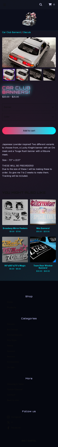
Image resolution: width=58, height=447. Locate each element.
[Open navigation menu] (4, 4)
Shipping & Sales (15, 384)
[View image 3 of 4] (36, 75)
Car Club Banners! (11, 32)
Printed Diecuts (14, 335)
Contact (11, 394)
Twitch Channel (14, 389)
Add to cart (29, 130)
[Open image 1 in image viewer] (29, 52)
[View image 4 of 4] (49, 75)
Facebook (16, 427)
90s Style (12, 340)
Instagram (16, 417)
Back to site (13, 400)
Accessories (13, 362)
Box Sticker (12, 329)
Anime (10, 345)
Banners (11, 356)
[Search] (40, 4)
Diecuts (27, 32)
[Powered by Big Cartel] (29, 441)
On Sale (11, 367)
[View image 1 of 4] (9, 75)
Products (11, 307)
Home (10, 302)
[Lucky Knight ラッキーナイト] (29, 20)
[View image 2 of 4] (22, 75)
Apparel (11, 351)
